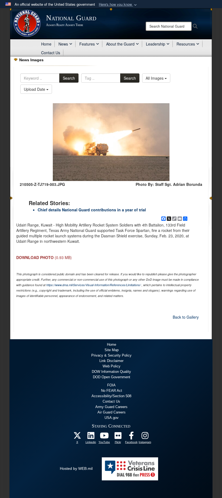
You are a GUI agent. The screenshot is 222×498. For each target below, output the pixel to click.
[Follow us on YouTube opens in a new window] (104, 437)
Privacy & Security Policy (111, 355)
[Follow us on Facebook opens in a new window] (131, 437)
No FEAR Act (111, 391)
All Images (155, 78)
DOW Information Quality (111, 372)
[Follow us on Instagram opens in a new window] (145, 437)
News (63, 44)
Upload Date (35, 89)
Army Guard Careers (111, 407)
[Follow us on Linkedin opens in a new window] (90, 437)
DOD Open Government (111, 377)
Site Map (112, 350)
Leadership (155, 44)
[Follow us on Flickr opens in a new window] (118, 437)
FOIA (111, 385)
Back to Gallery (186, 317)
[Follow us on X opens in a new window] (77, 437)
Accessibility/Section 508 (111, 396)
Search (69, 78)
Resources (186, 44)
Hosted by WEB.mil (76, 468)
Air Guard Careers (111, 412)
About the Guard (120, 44)
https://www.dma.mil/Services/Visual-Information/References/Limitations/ (93, 285)
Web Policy (111, 366)
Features (87, 44)
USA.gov (112, 418)
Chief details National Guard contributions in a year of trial (92, 209)
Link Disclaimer (111, 361)
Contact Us (50, 52)
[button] (118, 4)
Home (46, 44)
